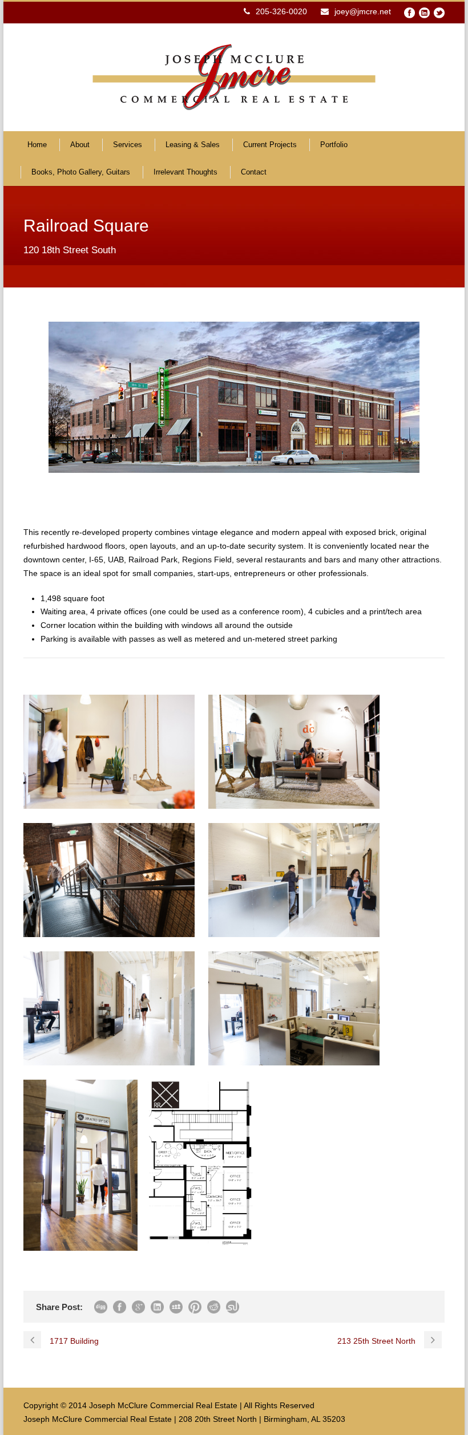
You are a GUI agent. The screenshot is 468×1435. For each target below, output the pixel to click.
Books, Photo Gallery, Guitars (80, 172)
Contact (254, 172)
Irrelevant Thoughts (185, 172)
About (80, 144)
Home (37, 144)
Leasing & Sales (193, 144)
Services (127, 144)
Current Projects (270, 144)
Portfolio (334, 144)
